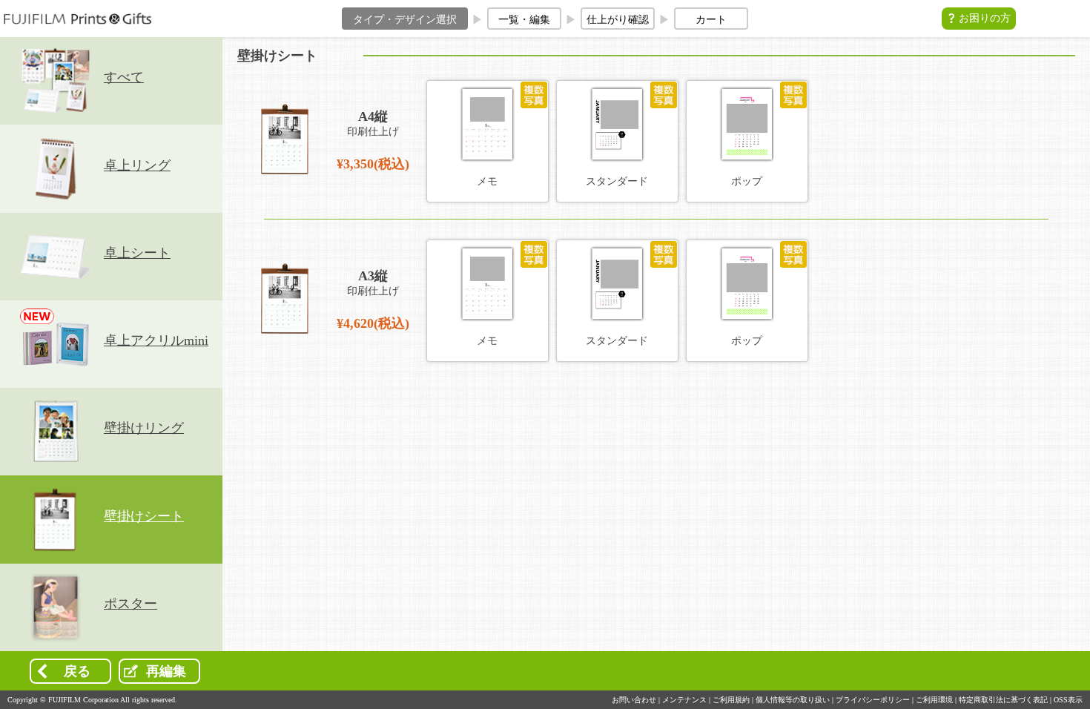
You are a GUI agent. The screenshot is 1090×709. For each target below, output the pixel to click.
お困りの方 (985, 18)
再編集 (166, 671)
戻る (77, 671)
